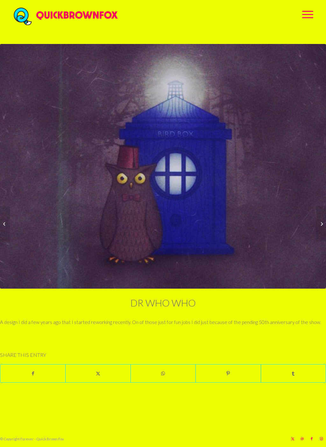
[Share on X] (98, 373)
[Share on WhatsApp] (163, 373)
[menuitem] (305, 14)
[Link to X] (292, 438)
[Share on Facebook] (32, 373)
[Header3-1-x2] (101, 14)
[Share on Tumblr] (293, 373)
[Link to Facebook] (311, 438)
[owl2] (163, 166)
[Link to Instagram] (321, 438)
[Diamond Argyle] (321, 223)
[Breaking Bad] (5, 223)
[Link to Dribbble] (302, 438)
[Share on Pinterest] (228, 373)
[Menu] (305, 14)
